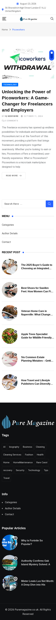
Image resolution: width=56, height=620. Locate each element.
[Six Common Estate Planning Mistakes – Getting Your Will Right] (9, 359)
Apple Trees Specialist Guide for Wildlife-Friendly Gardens (36, 338)
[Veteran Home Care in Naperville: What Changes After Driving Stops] (9, 313)
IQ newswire (12, 116)
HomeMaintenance (23, 462)
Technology (34, 470)
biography (14, 446)
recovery (7, 470)
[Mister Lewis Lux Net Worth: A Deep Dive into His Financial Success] (9, 583)
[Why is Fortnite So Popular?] (9, 542)
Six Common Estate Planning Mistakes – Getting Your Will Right (37, 361)
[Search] (52, 18)
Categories (8, 224)
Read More (12, 176)
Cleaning (40, 446)
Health (40, 454)
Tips (46, 470)
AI (4, 446)
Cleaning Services (12, 454)
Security (20, 470)
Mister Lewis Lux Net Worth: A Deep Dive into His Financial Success (37, 584)
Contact (6, 242)
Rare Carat (41, 462)
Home (5, 29)
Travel (6, 478)
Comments (11, 121)
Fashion (29, 454)
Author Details (10, 233)
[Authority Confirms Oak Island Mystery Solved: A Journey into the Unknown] (9, 563)
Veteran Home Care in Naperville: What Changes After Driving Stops (36, 314)
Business (27, 446)
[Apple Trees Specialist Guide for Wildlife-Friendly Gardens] (9, 336)
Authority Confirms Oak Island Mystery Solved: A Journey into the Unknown (36, 564)
